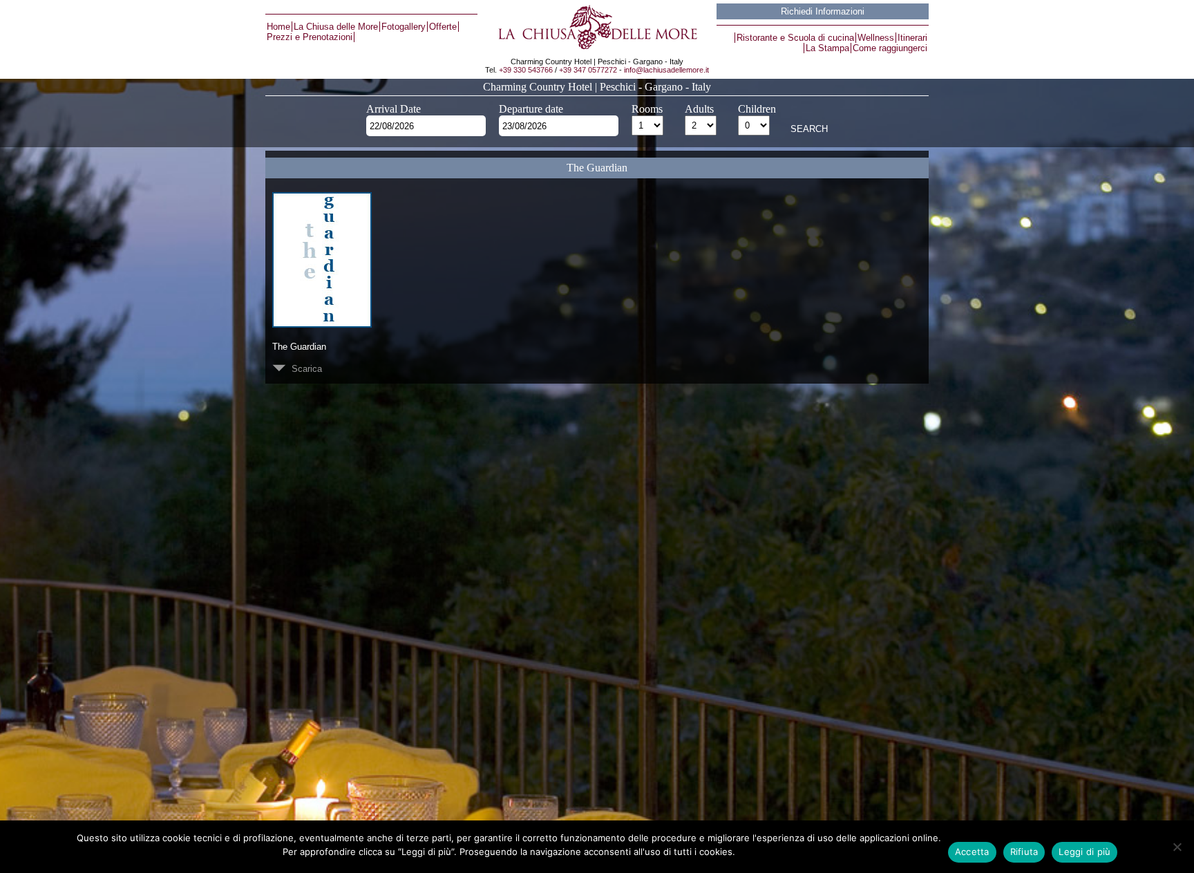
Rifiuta (1024, 851)
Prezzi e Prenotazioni (309, 37)
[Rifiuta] (1177, 847)
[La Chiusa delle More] (597, 27)
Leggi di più (1084, 851)
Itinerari (912, 37)
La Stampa (827, 48)
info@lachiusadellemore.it (666, 70)
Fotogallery (403, 26)
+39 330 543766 (526, 70)
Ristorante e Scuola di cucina (795, 37)
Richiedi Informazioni (822, 11)
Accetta (972, 851)
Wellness (875, 37)
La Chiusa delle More (336, 26)
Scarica (304, 369)
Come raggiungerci (890, 48)
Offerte (443, 26)
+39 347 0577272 (588, 70)
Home (278, 26)
